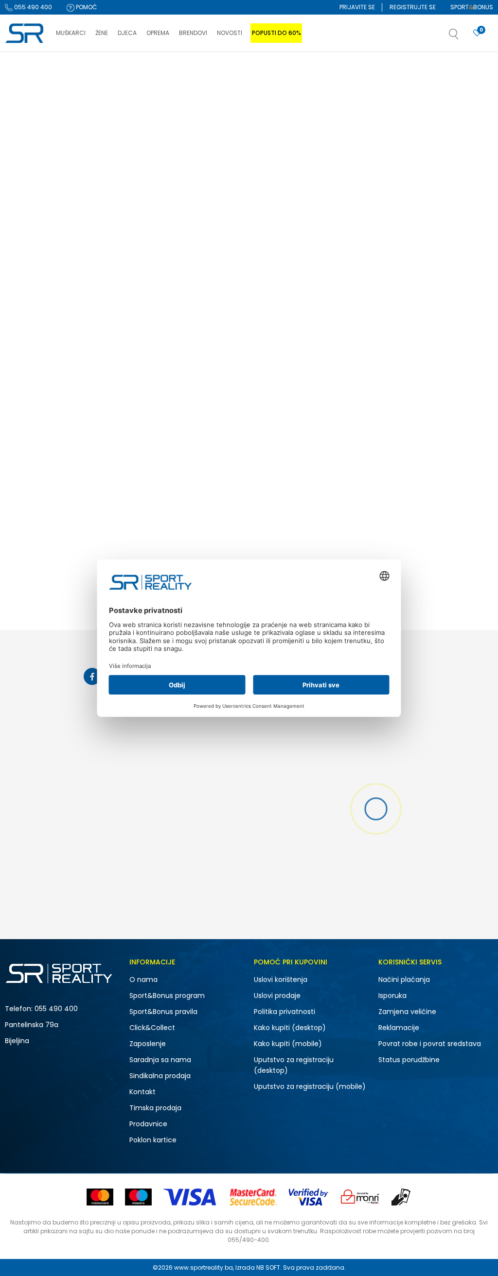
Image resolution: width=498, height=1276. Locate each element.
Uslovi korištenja (280, 979)
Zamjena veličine (407, 1011)
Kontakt (142, 1092)
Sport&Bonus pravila (163, 1011)
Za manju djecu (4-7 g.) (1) (54, 389)
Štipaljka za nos (32, 152)
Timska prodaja (155, 1108)
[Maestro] (138, 1197)
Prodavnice (148, 1124)
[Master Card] (100, 1197)
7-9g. (82, 474)
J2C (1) (24, 346)
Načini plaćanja (404, 979)
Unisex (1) (27, 260)
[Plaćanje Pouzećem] (401, 1197)
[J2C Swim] (186, 214)
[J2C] (144, 262)
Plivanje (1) (29, 303)
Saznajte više (349, 72)
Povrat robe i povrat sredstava (429, 1044)
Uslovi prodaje (277, 995)
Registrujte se (413, 7)
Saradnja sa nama (160, 1060)
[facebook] (92, 676)
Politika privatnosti (284, 1011)
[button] (463, 37)
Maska (19, 165)
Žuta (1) (24, 431)
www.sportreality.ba (203, 1267)
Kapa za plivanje (35, 178)
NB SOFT (268, 1267)
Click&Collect (152, 1027)
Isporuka (392, 995)
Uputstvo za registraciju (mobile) (310, 1086)
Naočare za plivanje (39, 127)
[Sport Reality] (25, 33)
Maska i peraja (33, 190)
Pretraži (61, 586)
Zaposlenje (147, 1044)
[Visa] (190, 1197)
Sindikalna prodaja (160, 1076)
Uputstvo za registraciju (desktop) (294, 1065)
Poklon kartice (153, 1140)
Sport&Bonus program (167, 995)
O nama (143, 979)
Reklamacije (398, 1027)
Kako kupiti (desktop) (290, 1027)
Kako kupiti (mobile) (288, 1044)
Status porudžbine (409, 1060)
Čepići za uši (27, 140)
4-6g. (26, 474)
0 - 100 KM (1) (33, 517)
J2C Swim (143, 287)
